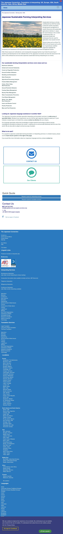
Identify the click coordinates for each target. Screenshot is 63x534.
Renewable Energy (5, 315)
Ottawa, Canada (7, 417)
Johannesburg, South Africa (10, 467)
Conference (4, 296)
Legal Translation (5, 326)
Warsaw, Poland (7, 405)
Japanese (3, 507)
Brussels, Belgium (7, 366)
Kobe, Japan (6, 437)
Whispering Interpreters (7, 284)
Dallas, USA (6, 414)
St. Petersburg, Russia (8, 400)
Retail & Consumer (5, 318)
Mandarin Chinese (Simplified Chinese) (10, 490)
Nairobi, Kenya (6, 468)
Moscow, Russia (7, 389)
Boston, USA (6, 409)
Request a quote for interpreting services (31, 196)
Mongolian (3, 513)
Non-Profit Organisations (7, 312)
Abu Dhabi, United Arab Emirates (11, 459)
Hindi (2, 502)
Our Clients (4, 243)
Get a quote (46, 531)
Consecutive (4, 278)
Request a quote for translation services (31, 199)
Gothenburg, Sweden (8, 377)
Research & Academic (6, 317)
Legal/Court (4, 309)
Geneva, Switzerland (8, 375)
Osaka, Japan (6, 446)
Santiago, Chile (6, 422)
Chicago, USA (6, 412)
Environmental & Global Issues (8, 303)
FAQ (2, 244)
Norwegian (3, 514)
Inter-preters (10, 278)
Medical (3, 310)
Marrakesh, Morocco (8, 470)
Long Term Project (5, 327)
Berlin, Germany (7, 363)
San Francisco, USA (8, 420)
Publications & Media (6, 313)
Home (5, 8)
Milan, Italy (5, 388)
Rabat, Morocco (7, 471)
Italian (2, 505)
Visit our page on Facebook (12, 217)
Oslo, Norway (6, 392)
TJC (2, 247)
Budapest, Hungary (7, 368)
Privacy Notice (4, 238)
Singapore (5, 450)
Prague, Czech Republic (9, 395)
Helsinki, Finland (7, 380)
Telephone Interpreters (6, 281)
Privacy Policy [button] (11, 525)
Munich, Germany (7, 391)
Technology (4, 320)
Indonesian (4, 504)
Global (5, 247)
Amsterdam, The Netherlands (10, 360)
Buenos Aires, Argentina (9, 411)
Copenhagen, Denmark (8, 372)
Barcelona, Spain (7, 361)
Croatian (3, 491)
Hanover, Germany (7, 378)
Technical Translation (6, 329)
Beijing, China (6, 434)
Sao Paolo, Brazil (7, 423)
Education (3, 299)
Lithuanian (3, 511)
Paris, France (6, 394)
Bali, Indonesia (6, 431)
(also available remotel (19, 278)
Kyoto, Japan (6, 440)
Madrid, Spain (6, 386)
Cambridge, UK (7, 369)
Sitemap (3, 240)
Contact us (3, 235)
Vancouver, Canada (8, 426)
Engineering (4, 301)
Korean (3, 508)
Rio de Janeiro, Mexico (8, 419)
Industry (3, 307)
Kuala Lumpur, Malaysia (9, 439)
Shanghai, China (7, 448)
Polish (2, 516)
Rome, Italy (6, 397)
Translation (13, 327)
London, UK (6, 385)
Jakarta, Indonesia (7, 436)
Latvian (3, 510)
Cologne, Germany (7, 371)
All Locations (6, 480)
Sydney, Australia (7, 476)
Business (3, 295)
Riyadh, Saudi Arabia (8, 462)
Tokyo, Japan (6, 454)
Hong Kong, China (7, 442)
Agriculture (3, 293)
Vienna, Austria (6, 402)
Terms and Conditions (6, 236)
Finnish (3, 501)
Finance (3, 304)
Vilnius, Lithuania (7, 403)
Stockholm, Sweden (8, 398)
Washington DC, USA (8, 425)
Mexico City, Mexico (8, 416)
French (3, 494)
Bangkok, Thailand (7, 433)
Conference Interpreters (7, 287)
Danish (3, 497)
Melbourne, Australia (8, 477)
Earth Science (4, 298)
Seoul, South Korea (8, 451)
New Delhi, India (7, 445)
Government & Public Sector (8, 306)
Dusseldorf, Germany (8, 374)
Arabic (2, 487)
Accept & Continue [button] (10, 528)
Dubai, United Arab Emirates (10, 460)
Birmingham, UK (7, 364)
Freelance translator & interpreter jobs (10, 253)
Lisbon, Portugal (7, 383)
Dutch (2, 499)
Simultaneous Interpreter (7, 273)
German (3, 496)
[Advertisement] (31, 223)
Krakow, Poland (7, 381)
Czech (2, 493)
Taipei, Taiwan (6, 453)
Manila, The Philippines (8, 443)
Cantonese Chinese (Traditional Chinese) (11, 488)
